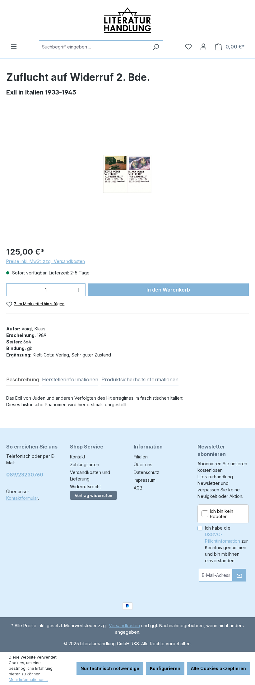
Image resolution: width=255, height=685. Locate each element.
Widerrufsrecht (85, 486)
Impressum (144, 480)
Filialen (141, 456)
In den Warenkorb (168, 290)
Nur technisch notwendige (110, 668)
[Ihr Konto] (203, 46)
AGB (138, 487)
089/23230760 (24, 474)
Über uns (143, 464)
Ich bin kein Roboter (221, 513)
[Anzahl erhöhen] (79, 289)
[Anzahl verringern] (12, 289)
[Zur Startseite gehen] (127, 20)
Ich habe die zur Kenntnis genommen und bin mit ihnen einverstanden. (226, 544)
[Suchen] (156, 46)
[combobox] (94, 46)
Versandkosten (124, 625)
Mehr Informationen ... (28, 679)
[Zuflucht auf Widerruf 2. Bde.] (127, 174)
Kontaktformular (22, 498)
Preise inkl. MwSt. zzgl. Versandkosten (45, 261)
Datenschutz (146, 472)
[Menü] (13, 46)
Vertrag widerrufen (93, 495)
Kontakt (77, 456)
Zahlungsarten (84, 464)
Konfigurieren (165, 668)
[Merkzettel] (188, 46)
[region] (127, 174)
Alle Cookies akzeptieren (218, 668)
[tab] (22, 379)
